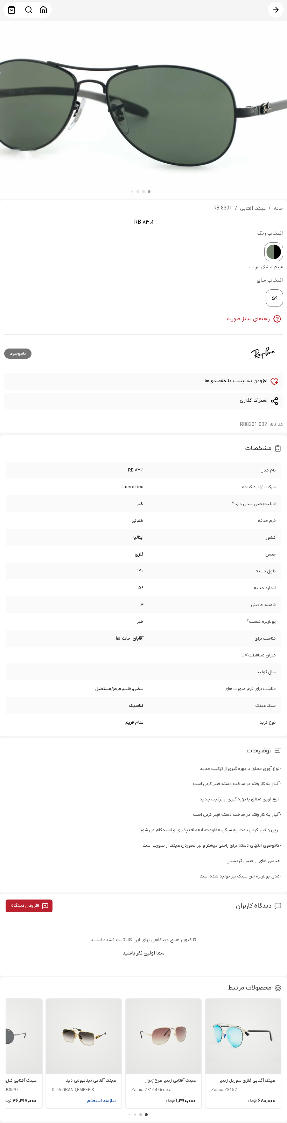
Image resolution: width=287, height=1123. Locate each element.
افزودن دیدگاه (25, 905)
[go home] (43, 9)
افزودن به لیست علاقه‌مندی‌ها (236, 381)
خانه (278, 208)
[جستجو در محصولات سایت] (28, 9)
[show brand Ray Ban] (263, 353)
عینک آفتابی (253, 208)
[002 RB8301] (274, 252)
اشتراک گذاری (253, 400)
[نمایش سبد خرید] (11, 9)
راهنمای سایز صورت (248, 318)
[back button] (275, 9)
